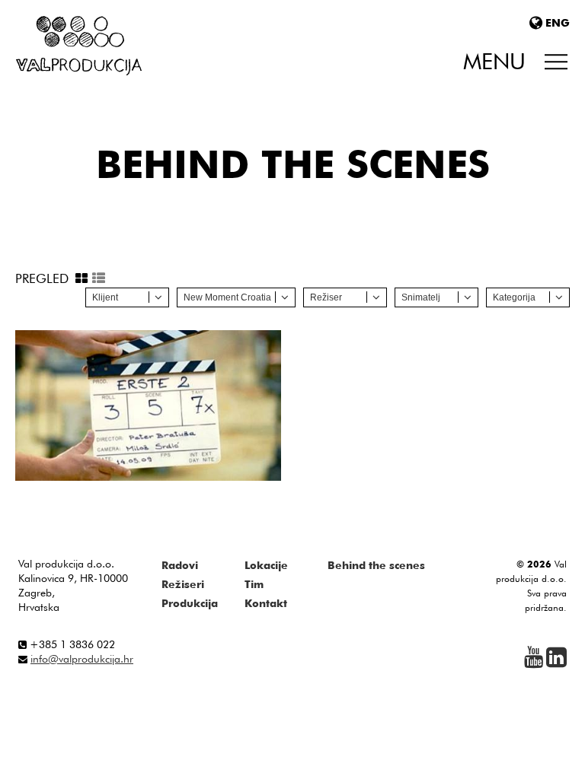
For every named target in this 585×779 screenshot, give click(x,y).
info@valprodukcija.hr (81, 659)
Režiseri (182, 584)
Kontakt (266, 603)
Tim (254, 584)
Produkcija (189, 603)
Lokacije (266, 565)
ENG (557, 23)
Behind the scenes (376, 565)
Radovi (179, 565)
